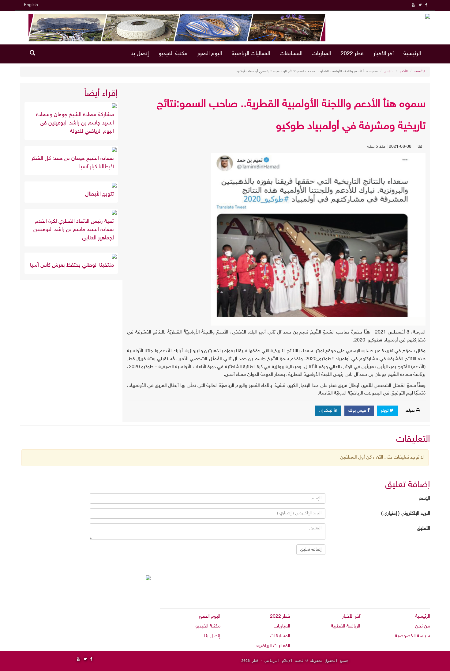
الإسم (424, 498)
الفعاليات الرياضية (251, 54)
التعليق (423, 529)
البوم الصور (209, 54)
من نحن (422, 626)
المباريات (321, 54)
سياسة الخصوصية (412, 636)
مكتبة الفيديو (173, 54)
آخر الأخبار (383, 54)
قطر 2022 (352, 54)
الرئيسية (412, 54)
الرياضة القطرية (345, 626)
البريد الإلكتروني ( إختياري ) (405, 514)
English (31, 5)
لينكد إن (326, 410)
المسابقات (291, 54)
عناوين (388, 71)
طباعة (410, 410)
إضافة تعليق (310, 549)
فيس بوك (357, 410)
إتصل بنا (139, 54)
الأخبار (403, 71)
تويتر (385, 410)
